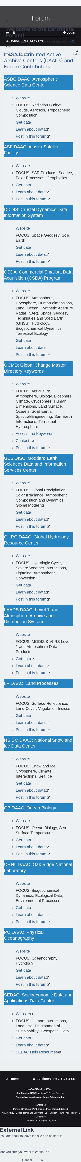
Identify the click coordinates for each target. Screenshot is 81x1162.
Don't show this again (19, 55)
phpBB (28, 1109)
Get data (23, 122)
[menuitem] (34, 1079)
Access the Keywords (34, 433)
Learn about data (31, 129)
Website (23, 98)
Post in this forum (31, 136)
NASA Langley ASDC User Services (47, 1093)
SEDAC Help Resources (37, 1052)
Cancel (27, 1160)
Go (41, 1160)
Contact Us (25, 440)
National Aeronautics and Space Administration (40, 1097)
